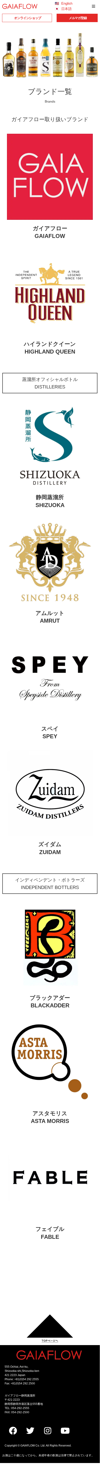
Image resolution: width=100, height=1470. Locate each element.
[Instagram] (47, 1431)
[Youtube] (65, 1431)
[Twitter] (30, 1431)
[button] (93, 6)
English (66, 3)
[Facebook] (13, 1431)
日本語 (66, 9)
